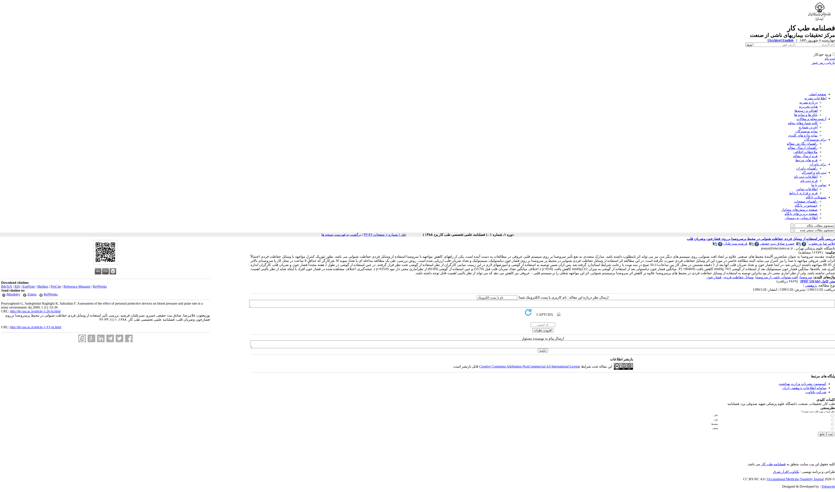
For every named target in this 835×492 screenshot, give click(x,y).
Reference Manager (76, 286)
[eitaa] (82, 338)
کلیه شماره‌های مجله (803, 123)
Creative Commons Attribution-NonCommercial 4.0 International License (529, 366)
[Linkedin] (101, 338)
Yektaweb (828, 486)
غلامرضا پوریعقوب (821, 243)
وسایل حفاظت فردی (738, 277)
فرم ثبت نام (809, 181)
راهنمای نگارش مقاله (802, 143)
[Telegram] (110, 338)
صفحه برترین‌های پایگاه (801, 214)
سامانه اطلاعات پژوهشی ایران (804, 388)
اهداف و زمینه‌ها (806, 110)
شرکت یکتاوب (815, 392)
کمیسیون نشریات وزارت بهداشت (802, 384)
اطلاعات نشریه (815, 98)
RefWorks (100, 286)
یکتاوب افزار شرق (786, 472)
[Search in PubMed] (799, 245)
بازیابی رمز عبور (823, 62)
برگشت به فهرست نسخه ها (341, 234)
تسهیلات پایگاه (816, 197)
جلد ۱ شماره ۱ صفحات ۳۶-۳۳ (385, 234)
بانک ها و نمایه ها (806, 115)
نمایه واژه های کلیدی (803, 135)
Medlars (42, 286)
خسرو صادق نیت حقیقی (777, 243)
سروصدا (806, 277)
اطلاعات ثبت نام (806, 176)
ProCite (56, 286)
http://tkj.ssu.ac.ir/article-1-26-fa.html (35, 311)
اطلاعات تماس (807, 189)
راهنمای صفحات (806, 201)
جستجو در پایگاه (806, 205)
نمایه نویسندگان (806, 131)
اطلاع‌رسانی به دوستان (801, 218)
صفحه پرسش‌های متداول (799, 209)
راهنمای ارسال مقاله (803, 148)
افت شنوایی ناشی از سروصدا (777, 277)
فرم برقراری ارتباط (803, 193)
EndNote (28, 286)
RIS (17, 286)
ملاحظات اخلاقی (805, 152)
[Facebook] (129, 338)
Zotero (32, 294)
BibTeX (6, 286)
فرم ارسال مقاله (805, 156)
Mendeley (13, 294)
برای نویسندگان (815, 139)
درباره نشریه (808, 102)
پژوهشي (811, 285)
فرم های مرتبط (806, 160)
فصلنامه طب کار (773, 464)
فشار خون (713, 277)
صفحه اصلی (817, 94)
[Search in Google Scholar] (804, 245)
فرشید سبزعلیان (735, 243)
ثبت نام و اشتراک (814, 172)
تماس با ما (818, 185)
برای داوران (818, 164)
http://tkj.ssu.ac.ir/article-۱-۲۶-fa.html (35, 327)
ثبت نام (830, 58)
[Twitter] (119, 338)
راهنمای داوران (807, 168)
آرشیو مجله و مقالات (811, 119)
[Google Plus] (91, 338)
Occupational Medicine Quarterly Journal (795, 479)
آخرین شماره (808, 127)
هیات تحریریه (808, 106)
